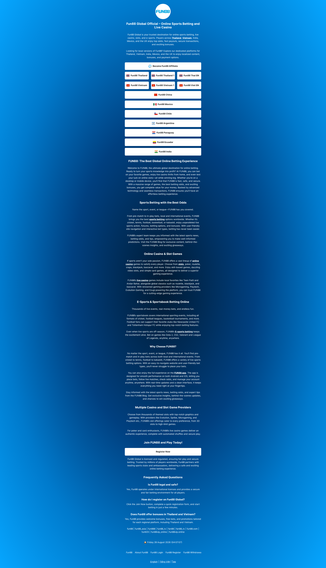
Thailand (176, 38)
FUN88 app (180, 373)
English (154, 561)
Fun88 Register (173, 552)
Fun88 (129, 552)
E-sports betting (184, 331)
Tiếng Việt (165, 561)
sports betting (157, 219)
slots (181, 264)
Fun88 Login (157, 552)
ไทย (174, 561)
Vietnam (187, 38)
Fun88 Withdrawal (192, 552)
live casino (142, 280)
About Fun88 (141, 552)
